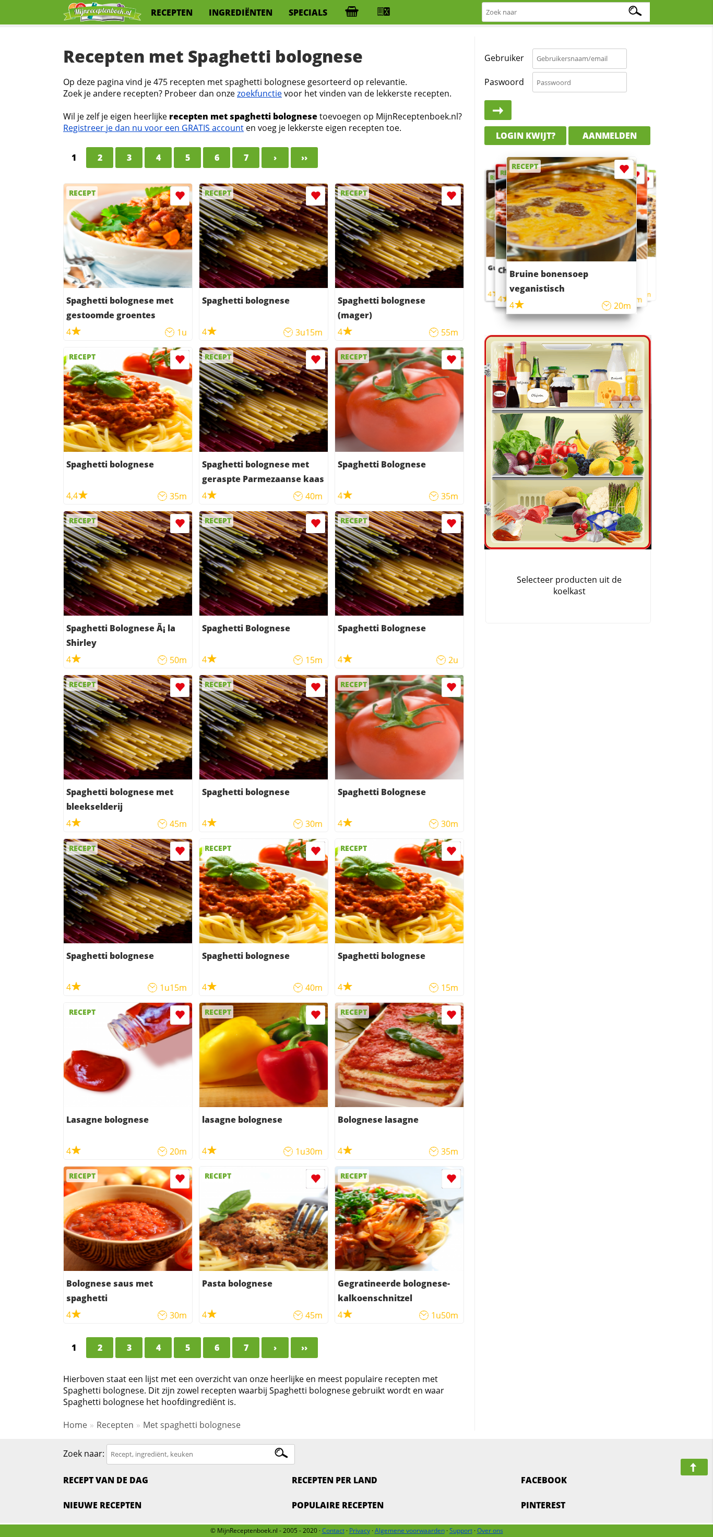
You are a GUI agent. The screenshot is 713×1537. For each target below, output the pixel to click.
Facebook (544, 1480)
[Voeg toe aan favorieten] (179, 196)
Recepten (115, 1425)
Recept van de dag (105, 1480)
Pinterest (543, 1505)
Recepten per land (334, 1480)
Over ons (490, 1530)
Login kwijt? (525, 135)
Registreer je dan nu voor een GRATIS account (153, 128)
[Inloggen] (498, 111)
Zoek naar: (83, 1453)
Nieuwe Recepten (102, 1505)
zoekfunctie (259, 93)
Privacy (359, 1530)
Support (460, 1530)
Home (75, 1425)
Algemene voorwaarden (410, 1530)
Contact (333, 1530)
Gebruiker (504, 58)
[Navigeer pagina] (694, 1467)
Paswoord (504, 82)
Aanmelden (610, 135)
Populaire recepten (338, 1505)
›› (304, 157)
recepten (172, 12)
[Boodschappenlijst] (352, 12)
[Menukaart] (383, 12)
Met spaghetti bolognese (192, 1425)
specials (308, 12)
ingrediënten (240, 12)
